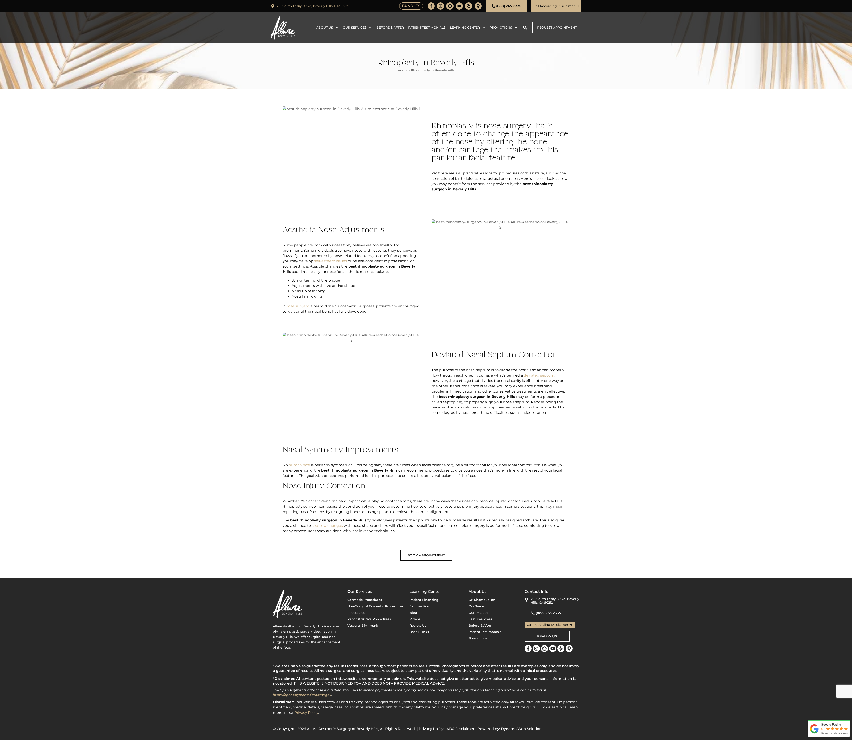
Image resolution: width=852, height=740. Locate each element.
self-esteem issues (330, 261)
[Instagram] (440, 6)
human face (299, 465)
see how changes (327, 525)
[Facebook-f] (431, 6)
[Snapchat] (449, 6)
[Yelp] (468, 6)
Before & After (390, 28)
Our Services (355, 28)
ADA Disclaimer (460, 729)
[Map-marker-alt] (478, 6)
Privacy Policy (306, 712)
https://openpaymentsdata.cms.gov (302, 695)
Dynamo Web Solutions (522, 729)
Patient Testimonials (427, 28)
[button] (525, 27)
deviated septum (539, 375)
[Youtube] (459, 6)
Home (403, 70)
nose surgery (297, 306)
